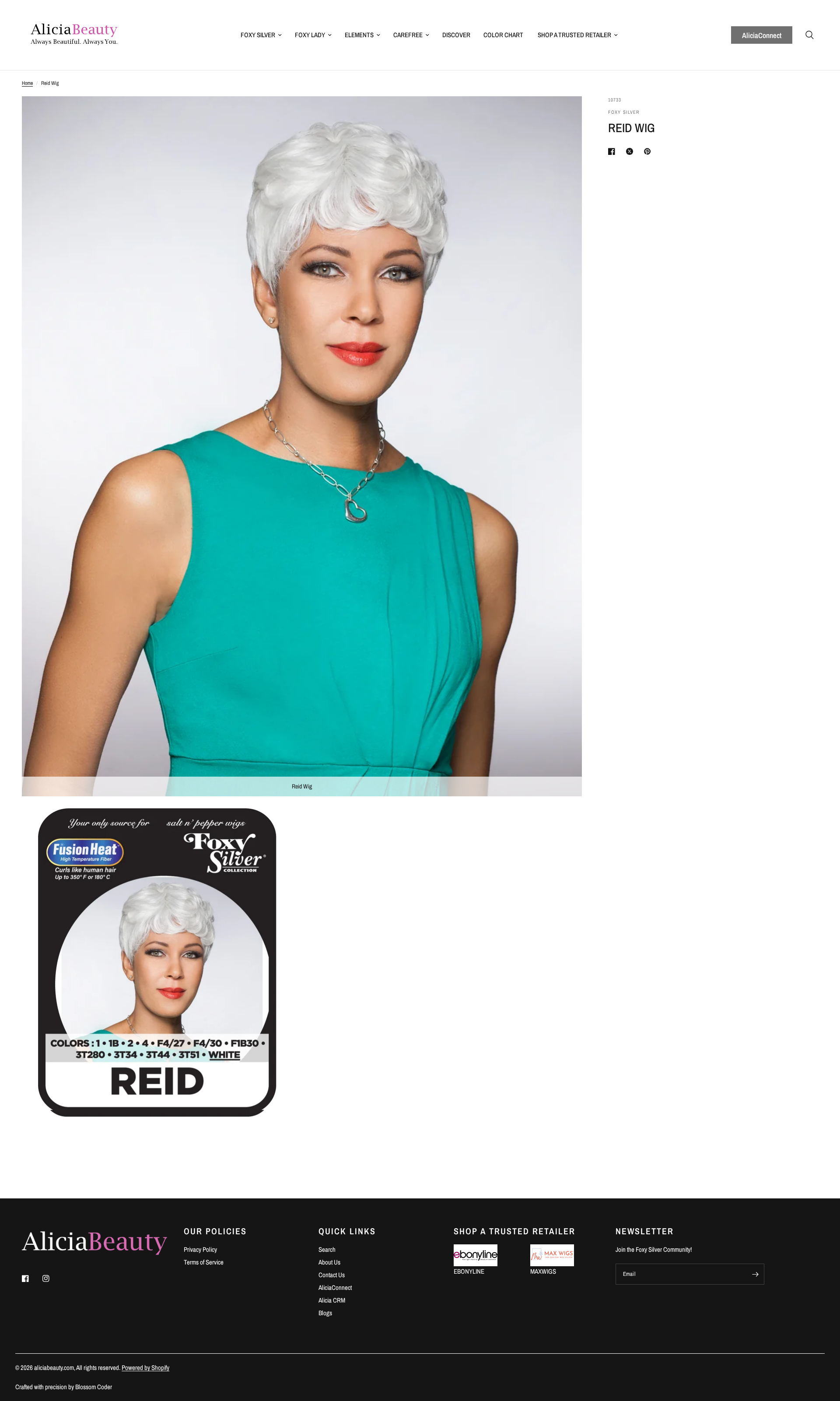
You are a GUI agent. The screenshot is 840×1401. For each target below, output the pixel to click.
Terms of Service (204, 1262)
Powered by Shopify (145, 1367)
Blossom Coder (93, 1386)
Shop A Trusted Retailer (574, 34)
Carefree (408, 34)
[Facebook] (31, 1278)
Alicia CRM (331, 1300)
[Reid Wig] (563, 114)
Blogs (325, 1312)
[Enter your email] (755, 1274)
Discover (456, 34)
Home (27, 83)
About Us (329, 1262)
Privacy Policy (200, 1249)
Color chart (503, 34)
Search (327, 1249)
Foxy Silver (258, 34)
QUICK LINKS (347, 1231)
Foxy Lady (310, 34)
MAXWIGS (543, 1271)
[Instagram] (52, 1278)
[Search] (809, 35)
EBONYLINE (469, 1271)
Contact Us (331, 1274)
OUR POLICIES (215, 1231)
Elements (359, 34)
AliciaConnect (761, 35)
